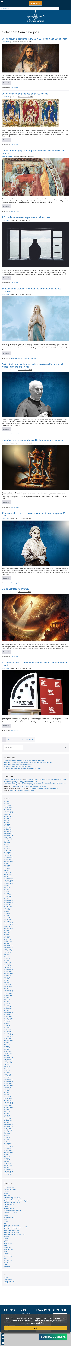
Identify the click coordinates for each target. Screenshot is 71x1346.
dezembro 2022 (8, 878)
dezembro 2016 (8, 1012)
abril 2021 (7, 915)
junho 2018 (7, 979)
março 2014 (7, 1074)
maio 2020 (7, 936)
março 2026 (7, 805)
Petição (6, 1238)
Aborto (6, 1186)
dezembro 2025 (8, 811)
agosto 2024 (7, 841)
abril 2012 (7, 1117)
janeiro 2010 (7, 1167)
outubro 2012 (8, 1106)
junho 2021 (7, 912)
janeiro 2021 (7, 921)
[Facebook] (3, 1335)
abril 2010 (7, 1162)
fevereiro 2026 (8, 807)
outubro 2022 (8, 882)
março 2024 (7, 850)
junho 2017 (7, 1001)
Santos (6, 1251)
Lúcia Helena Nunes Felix (11, 783)
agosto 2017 (7, 997)
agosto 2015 (7, 1042)
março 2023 (7, 872)
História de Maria (9, 1208)
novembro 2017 (8, 992)
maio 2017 (7, 1003)
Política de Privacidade (20, 1321)
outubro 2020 (8, 927)
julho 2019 (7, 955)
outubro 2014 (8, 1061)
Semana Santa (8, 1257)
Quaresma (7, 1242)
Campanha (7, 1195)
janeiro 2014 (7, 1078)
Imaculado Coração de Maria (12, 1210)
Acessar (6, 1277)
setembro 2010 (8, 1152)
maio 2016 (7, 1025)
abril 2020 (7, 938)
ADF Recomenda (9, 1188)
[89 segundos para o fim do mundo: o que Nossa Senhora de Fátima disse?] (35, 692)
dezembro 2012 (8, 1102)
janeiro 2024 (7, 854)
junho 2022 (7, 889)
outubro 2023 (8, 859)
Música (6, 1221)
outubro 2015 (8, 1038)
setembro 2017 (8, 996)
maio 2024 (7, 846)
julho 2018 (7, 977)
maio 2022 (7, 891)
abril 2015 (7, 1050)
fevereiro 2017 (8, 1009)
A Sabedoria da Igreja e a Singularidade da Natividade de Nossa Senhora (33, 151)
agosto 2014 (7, 1065)
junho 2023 (7, 867)
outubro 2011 (8, 1128)
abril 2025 (7, 826)
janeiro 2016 (7, 1033)
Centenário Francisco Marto (12, 1203)
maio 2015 (7, 1048)
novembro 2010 (8, 1149)
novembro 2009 (8, 1171)
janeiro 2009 (7, 1175)
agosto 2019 (7, 953)
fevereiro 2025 (8, 830)
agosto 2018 (7, 975)
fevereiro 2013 (8, 1098)
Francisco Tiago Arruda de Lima (13, 779)
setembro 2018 (8, 973)
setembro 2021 (8, 906)
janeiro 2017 (7, 1010)
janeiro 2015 (7, 1055)
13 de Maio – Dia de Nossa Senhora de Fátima (17, 766)
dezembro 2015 (8, 1035)
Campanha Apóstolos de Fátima (13, 1199)
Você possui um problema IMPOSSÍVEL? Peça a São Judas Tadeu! (35, 38)
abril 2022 (7, 893)
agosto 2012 (7, 1109)
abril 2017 (7, 1005)
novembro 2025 (8, 813)
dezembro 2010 (8, 1147)
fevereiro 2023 (8, 874)
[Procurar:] (13, 747)
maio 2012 (7, 1115)
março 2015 (7, 1052)
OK (35, 1328)
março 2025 (7, 828)
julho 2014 (7, 1066)
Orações (6, 1236)
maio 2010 (7, 1160)
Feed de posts (8, 1279)
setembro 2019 (8, 951)
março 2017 (7, 1007)
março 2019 (7, 962)
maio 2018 (7, 981)
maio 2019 (7, 958)
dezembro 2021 (8, 900)
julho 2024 (7, 843)
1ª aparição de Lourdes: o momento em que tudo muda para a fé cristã (33, 514)
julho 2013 (7, 1089)
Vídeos (6, 1264)
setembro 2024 (8, 839)
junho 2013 (7, 1091)
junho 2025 (7, 822)
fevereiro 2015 (8, 1053)
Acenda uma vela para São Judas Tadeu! (22, 790)
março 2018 (7, 984)
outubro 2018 (8, 971)
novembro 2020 (8, 925)
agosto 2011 (7, 1132)
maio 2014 (7, 1070)
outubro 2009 (8, 1173)
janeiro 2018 (7, 988)
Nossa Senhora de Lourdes (19, 358)
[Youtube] (3, 1343)
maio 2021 (7, 913)
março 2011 (7, 1141)
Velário (6, 1262)
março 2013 (7, 1096)
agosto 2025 (7, 818)
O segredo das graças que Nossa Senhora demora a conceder (32, 439)
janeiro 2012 (7, 1122)
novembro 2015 (8, 1037)
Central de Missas (9, 1204)
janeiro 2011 (7, 1145)
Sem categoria (15, 88)
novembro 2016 (8, 1014)
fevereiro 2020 (8, 941)
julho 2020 (7, 932)
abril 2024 (7, 848)
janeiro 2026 (7, 809)
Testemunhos (8, 1260)
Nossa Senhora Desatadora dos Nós (14, 1234)
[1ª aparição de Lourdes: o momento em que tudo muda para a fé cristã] (35, 543)
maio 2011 (7, 1137)
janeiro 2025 (7, 831)
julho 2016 (7, 1022)
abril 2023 (7, 871)
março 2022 (7, 895)
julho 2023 (7, 865)
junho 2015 (7, 1046)
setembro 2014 (8, 1063)
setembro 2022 (8, 884)
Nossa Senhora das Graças (12, 1229)
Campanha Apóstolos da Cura (12, 1197)
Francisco (6, 1206)
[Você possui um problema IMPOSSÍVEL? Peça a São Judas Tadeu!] (30, 58)
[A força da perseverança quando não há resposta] (35, 244)
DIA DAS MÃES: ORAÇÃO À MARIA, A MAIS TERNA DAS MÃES (22, 768)
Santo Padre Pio (8, 1249)
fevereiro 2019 (8, 964)
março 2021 (7, 917)
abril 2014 (7, 1072)
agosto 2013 (7, 1087)
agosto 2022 (7, 885)
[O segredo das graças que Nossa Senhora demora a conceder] (35, 467)
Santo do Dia (7, 1247)
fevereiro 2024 (8, 852)
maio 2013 (7, 1093)
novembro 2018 (8, 969)
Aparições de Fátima (10, 1189)
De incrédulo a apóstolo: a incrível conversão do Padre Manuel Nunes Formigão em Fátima (32, 365)
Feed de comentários (10, 1281)
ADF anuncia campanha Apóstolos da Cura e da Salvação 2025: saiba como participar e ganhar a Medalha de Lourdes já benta (35, 780)
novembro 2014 (8, 1059)
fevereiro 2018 (8, 986)
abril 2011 (7, 1139)
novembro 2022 (8, 880)
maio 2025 (7, 824)
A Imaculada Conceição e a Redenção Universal (44, 788)
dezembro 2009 (8, 1169)
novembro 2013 (8, 1081)
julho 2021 (7, 910)
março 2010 (7, 1163)
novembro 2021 (8, 902)
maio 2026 (7, 802)
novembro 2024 (8, 835)
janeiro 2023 (7, 876)
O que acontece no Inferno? (15, 588)
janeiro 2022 (7, 899)
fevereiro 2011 (8, 1143)
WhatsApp (7, 1266)
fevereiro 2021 (8, 919)
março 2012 (7, 1119)
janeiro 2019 (7, 966)
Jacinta (6, 1216)
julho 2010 (7, 1156)
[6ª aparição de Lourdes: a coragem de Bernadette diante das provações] (35, 318)
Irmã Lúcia (7, 1214)
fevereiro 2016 (8, 1031)
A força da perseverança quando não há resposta (26, 217)
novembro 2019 (8, 947)
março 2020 (7, 940)
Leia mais (7, 82)
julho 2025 (7, 820)
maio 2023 (7, 869)
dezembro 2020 (8, 923)
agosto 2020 (7, 930)
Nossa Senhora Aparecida (11, 1225)
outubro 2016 (8, 1016)
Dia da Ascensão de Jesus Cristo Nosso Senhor (18, 764)
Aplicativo (6, 1191)
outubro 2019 (8, 949)
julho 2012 (7, 1111)
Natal (5, 1223)
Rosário (6, 1245)
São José (6, 1253)
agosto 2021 (7, 908)
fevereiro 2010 (8, 1165)
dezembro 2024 (8, 833)
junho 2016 (7, 1024)
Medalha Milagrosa (9, 1217)
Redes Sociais (8, 1244)
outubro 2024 (8, 837)
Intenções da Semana (10, 1212)
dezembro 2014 (8, 1057)
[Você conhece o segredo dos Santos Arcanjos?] (30, 113)
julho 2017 (7, 999)
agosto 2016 (7, 1020)
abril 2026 (7, 803)
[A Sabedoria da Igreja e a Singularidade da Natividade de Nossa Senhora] (35, 177)
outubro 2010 (8, 1150)
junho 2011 (7, 1135)
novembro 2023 (8, 857)
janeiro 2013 (7, 1100)
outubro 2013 (8, 1083)
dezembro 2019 (8, 945)
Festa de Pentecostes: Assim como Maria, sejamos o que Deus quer (24, 760)
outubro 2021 (8, 904)
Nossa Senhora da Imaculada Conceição (16, 1227)
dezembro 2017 (8, 990)
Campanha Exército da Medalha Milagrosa (16, 1201)
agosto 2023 (7, 863)
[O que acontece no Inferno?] (35, 617)
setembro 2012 (8, 1107)
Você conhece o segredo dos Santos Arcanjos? (25, 93)
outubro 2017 (8, 994)
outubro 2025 (8, 815)
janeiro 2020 (7, 943)
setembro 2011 (8, 1130)
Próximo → (29, 739)
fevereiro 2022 (8, 897)
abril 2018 (7, 982)
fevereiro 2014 (8, 1076)
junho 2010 (7, 1158)
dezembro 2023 (8, 856)
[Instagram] (3, 1339)
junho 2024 (7, 844)
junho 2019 (7, 956)
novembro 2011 (8, 1126)
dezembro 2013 (8, 1080)
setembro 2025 (8, 816)
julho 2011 (7, 1134)
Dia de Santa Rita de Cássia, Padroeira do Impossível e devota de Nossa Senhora (28, 762)
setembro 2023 (8, 861)
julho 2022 (7, 887)
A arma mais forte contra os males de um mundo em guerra (28, 787)
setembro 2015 (8, 1040)
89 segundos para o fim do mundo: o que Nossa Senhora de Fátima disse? (35, 664)
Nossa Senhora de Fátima (11, 1231)
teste (5, 1259)
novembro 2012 (8, 1104)
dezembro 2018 (8, 968)
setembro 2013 (8, 1085)
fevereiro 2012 (8, 1121)
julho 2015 (7, 1044)
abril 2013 (7, 1094)
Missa (5, 1219)
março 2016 (7, 1029)
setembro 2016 (8, 1018)
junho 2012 (7, 1113)
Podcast (6, 1240)
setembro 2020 (8, 928)
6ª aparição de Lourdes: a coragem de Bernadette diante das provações (31, 290)
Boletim (6, 1193)
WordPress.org (8, 1283)
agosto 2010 (7, 1154)
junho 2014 (7, 1068)
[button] (35, 3)
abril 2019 (7, 960)
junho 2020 (7, 934)
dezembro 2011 (8, 1124)
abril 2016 (7, 1027)
